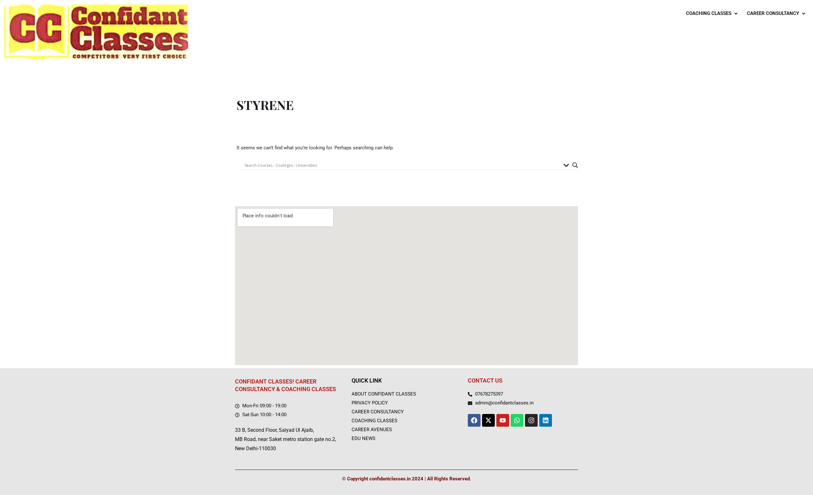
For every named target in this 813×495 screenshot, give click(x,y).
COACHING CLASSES (708, 13)
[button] (711, 13)
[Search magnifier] (575, 165)
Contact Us (485, 380)
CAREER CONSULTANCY (773, 13)
